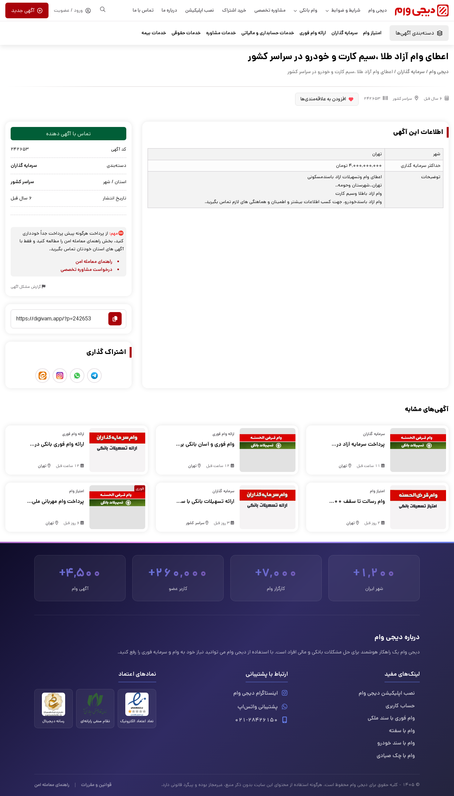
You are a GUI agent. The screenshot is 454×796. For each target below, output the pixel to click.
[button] (419, 33)
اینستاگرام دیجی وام (255, 693)
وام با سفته (402, 731)
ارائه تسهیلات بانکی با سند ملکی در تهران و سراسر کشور (205, 502)
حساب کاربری (400, 706)
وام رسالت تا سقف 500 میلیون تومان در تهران (357, 502)
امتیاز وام (372, 33)
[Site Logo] (422, 10)
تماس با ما (143, 10)
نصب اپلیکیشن (199, 10)
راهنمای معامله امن (93, 261)
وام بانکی (308, 10)
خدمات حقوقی (186, 33)
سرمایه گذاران (344, 33)
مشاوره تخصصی (269, 10)
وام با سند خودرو (396, 743)
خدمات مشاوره (221, 33)
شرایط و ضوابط (345, 10)
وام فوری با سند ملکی (391, 718)
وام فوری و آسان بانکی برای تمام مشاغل (204, 444)
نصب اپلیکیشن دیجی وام (387, 693)
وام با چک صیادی (396, 755)
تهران (343, 466)
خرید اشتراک (234, 10)
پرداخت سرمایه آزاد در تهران (360, 444)
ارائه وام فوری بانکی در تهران (59, 444)
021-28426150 (256, 720)
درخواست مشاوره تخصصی (86, 269)
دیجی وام (377, 10)
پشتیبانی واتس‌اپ (258, 707)
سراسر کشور (402, 98)
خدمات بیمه (154, 33)
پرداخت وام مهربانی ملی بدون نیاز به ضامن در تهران (54, 502)
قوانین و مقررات (96, 784)
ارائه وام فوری (312, 33)
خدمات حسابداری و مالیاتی (267, 33)
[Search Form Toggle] (102, 9)
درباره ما (169, 10)
